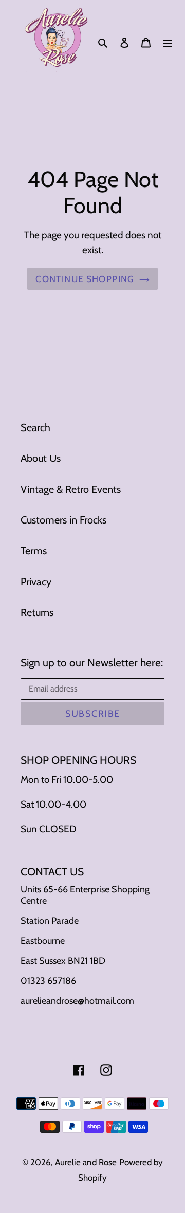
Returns (37, 612)
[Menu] (167, 41)
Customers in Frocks (63, 520)
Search (35, 427)
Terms (34, 551)
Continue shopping (84, 278)
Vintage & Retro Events (71, 489)
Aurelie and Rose (86, 1162)
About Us (41, 458)
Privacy (36, 581)
